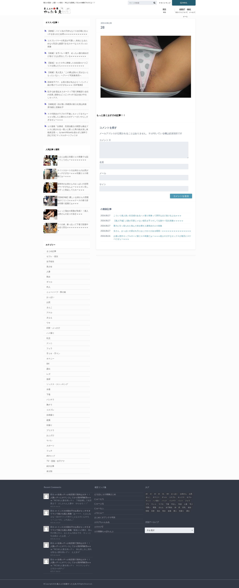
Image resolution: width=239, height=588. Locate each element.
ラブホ (161, 504)
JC (151, 494)
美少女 (49, 266)
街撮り (49, 425)
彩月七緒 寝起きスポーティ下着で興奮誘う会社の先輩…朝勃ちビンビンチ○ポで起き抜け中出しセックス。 (68, 94)
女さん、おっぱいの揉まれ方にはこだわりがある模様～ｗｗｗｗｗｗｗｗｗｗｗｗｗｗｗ (152, 231)
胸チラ (49, 404)
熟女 (48, 276)
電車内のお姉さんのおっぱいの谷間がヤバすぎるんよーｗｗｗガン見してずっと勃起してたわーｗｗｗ (72, 187)
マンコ (153, 504)
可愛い (148, 507)
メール (102, 173)
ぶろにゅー (99, 513)
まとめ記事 (51, 251)
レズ (48, 374)
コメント (105, 140)
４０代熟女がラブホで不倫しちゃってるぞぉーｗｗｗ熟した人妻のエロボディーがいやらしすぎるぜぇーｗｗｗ (67, 116)
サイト (102, 184)
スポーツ (50, 445)
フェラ (49, 348)
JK (159, 494)
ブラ (147, 504)
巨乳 (184, 507)
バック (164, 501)
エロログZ (98, 526)
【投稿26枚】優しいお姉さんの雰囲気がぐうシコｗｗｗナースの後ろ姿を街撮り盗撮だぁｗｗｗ (73, 200)
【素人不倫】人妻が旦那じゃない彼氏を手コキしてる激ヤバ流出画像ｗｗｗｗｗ (148, 220)
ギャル (49, 282)
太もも (49, 317)
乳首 (180, 504)
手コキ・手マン (53, 353)
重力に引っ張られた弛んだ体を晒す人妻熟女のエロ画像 (138, 226)
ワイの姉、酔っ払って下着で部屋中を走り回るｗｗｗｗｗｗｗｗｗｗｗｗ (72, 227)
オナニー (50, 358)
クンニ (49, 343)
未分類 (49, 471)
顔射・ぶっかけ (53, 328)
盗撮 (48, 420)
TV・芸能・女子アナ (55, 461)
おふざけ (50, 435)
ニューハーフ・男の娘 (56, 292)
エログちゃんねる (102, 522)
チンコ (148, 501)
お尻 (48, 302)
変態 (154, 507)
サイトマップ (165, 3)
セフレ (189, 497)
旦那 (152, 511)
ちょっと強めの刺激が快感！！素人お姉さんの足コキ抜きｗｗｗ (72, 212)
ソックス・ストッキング (57, 384)
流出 (158, 511)
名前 (101, 162)
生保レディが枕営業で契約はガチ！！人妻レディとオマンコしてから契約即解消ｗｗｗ (70, 497)
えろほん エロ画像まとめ (105, 494)
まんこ (49, 307)
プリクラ (50, 430)
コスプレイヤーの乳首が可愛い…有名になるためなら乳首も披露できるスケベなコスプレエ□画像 (67, 43)
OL (163, 494)
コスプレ (50, 410)
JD (155, 494)
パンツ (180, 501)
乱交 (48, 338)
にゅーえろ (99, 499)
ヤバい (49, 440)
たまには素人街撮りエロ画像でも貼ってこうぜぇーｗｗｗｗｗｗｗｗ (72, 158)
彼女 (189, 507)
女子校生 (50, 261)
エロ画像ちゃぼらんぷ (104, 531)
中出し (173, 504)
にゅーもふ (99, 508)
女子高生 (169, 507)
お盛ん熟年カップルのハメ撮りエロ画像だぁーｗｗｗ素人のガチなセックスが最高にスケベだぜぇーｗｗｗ (152, 237)
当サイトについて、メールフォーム (185, 12)
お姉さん (183, 494)
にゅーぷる (99, 503)
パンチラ (50, 399)
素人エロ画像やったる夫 (66, 584)
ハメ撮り (50, 333)
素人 (175, 511)
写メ (191, 504)
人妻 (48, 271)
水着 (48, 389)
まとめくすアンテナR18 (104, 517)
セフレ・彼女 (52, 256)
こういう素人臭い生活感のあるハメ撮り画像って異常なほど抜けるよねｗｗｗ (147, 215)
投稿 (147, 511)
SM (47, 363)
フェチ (49, 451)
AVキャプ (50, 456)
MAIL (185, 3)
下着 (48, 394)
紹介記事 (50, 466)
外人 (48, 287)
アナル (49, 312)
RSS (164, 10)
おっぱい (50, 297)
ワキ (48, 323)
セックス (181, 497)
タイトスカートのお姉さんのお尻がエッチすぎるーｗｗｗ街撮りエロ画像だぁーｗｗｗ (72, 173)
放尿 (48, 379)
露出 (48, 369)
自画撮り (50, 415)
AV (147, 494)
